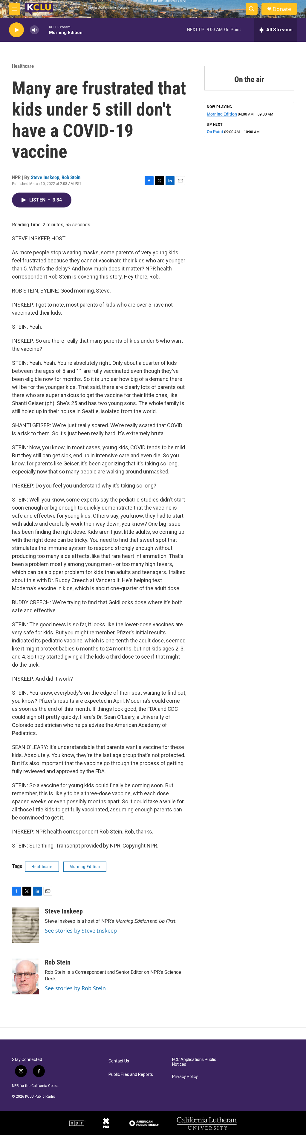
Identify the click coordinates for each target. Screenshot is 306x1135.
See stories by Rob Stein (75, 988)
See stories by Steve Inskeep (81, 930)
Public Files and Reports (130, 1074)
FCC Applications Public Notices (194, 1062)
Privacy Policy (185, 1076)
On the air (249, 79)
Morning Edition (85, 866)
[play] (16, 30)
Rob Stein (71, 177)
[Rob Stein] (25, 976)
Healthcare (23, 66)
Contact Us (118, 1061)
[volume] (34, 30)
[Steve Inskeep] (25, 925)
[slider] (44, 30)
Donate (282, 9)
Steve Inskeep (45, 177)
